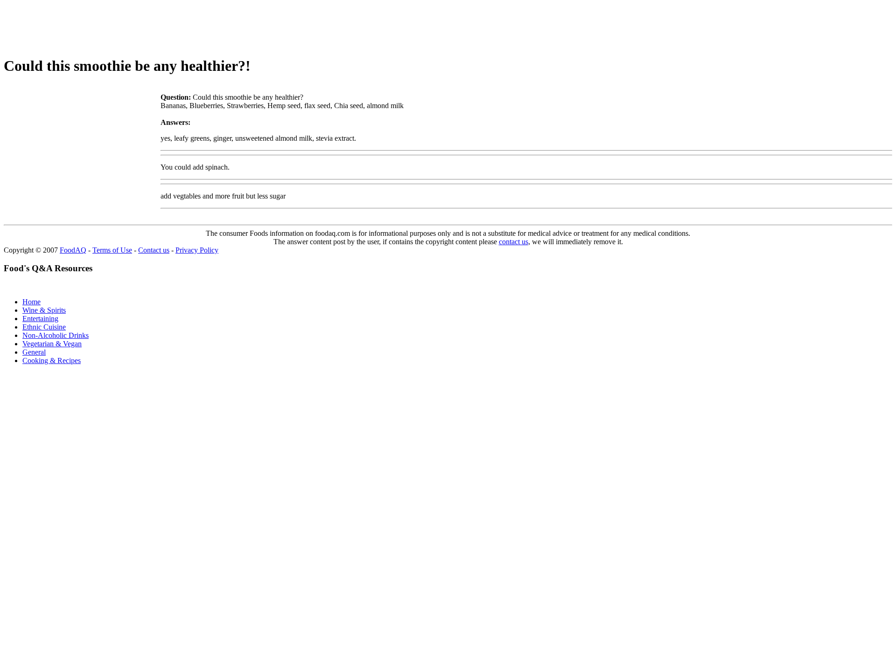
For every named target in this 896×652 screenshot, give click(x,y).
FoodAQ (73, 250)
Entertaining (40, 319)
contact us (513, 242)
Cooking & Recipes (51, 360)
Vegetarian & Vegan (52, 344)
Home (31, 302)
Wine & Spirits (44, 310)
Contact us (153, 250)
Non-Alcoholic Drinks (55, 335)
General (34, 352)
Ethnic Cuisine (44, 327)
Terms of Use (112, 250)
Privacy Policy (196, 250)
